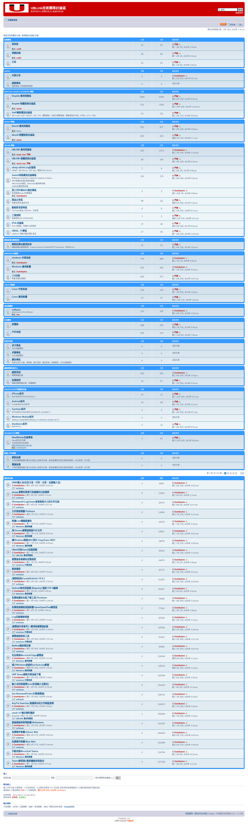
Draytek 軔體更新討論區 (24, 103)
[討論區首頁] (17, 8)
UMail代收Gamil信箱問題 (24, 549)
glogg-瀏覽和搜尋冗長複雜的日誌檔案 (30, 492)
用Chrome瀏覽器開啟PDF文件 (27, 530)
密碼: (53, 778)
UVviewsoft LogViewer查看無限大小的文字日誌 (35, 501)
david (19, 109)
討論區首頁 (12, 20)
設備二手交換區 (10, 453)
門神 (176, 44)
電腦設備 (16, 464)
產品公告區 (17, 200)
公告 (14, 62)
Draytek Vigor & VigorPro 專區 (19, 92)
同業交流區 (8, 341)
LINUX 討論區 (9, 285)
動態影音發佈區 (19, 207)
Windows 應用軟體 (21, 266)
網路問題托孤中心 (11, 368)
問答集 (233, 25)
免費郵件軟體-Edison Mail (25, 732)
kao (24, 155)
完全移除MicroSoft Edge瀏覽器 (27, 655)
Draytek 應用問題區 (21, 96)
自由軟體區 (8, 306)
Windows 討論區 (11, 253)
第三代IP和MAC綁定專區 (24, 190)
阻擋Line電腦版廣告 (22, 521)
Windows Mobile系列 (23, 417)
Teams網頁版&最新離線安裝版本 (28, 761)
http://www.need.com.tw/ (22, 445)
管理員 (14, 797)
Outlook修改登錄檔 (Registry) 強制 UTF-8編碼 (35, 588)
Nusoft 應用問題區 (21, 126)
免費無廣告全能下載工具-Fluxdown (29, 597)
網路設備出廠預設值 (11, 240)
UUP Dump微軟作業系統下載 (26, 674)
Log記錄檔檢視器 (20, 617)
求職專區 (16, 352)
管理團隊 (189, 814)
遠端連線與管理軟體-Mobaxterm (28, 722)
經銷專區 (16, 83)
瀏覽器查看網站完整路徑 (24, 559)
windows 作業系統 (21, 257)
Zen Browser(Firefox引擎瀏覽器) (28, 693)
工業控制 (16, 215)
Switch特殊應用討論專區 (24, 175)
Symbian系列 (18, 409)
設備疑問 (16, 380)
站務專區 (7, 40)
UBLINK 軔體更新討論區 (24, 158)
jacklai (16, 716)
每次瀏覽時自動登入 (104, 778)
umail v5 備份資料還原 (23, 713)
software (16, 309)
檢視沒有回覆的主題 (11, 36)
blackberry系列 (19, 424)
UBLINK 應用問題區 (22, 149)
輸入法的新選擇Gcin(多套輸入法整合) (30, 684)
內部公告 (16, 75)
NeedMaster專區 (11, 433)
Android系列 (18, 401)
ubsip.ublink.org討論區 (24, 167)
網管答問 (16, 372)
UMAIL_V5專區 (19, 231)
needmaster (21, 448)
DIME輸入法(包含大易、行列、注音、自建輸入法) (36, 482)
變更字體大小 (240, 19)
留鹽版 (15, 324)
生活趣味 (7, 320)
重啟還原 (16, 569)
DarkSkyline (179, 76)
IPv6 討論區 (18, 223)
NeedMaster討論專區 (22, 437)
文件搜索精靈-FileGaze (23, 511)
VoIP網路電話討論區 (22, 112)
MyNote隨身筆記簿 (21, 645)
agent (7, 71)
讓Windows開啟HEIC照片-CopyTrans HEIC (33, 540)
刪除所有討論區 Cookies (205, 814)
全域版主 (22, 797)
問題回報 (16, 53)
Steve (19, 131)
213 (242, 473)
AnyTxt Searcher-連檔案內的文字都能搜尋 (33, 703)
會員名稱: (7, 778)
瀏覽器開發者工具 (20, 636)
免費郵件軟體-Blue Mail (23, 741)
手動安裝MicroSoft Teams (25, 751)
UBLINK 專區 (9, 145)
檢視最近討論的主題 (30, 36)
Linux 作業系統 (19, 289)
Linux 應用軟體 (19, 297)
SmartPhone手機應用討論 (15, 389)
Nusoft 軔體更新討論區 (23, 135)
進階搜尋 (239, 13)
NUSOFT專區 (9, 122)
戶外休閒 (16, 332)
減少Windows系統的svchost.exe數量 (30, 665)
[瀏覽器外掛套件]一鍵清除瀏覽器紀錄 (30, 626)
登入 (241, 25)
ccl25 (19, 49)
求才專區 (16, 345)
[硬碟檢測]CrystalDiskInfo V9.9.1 (28, 578)
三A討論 (16, 275)
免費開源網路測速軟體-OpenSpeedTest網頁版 (34, 607)
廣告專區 (16, 359)
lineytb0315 (69, 807)
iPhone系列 (18, 393)
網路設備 (16, 457)
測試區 (15, 44)
